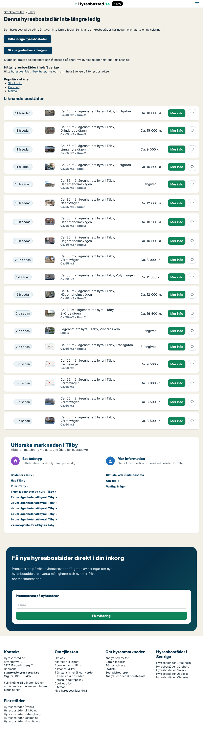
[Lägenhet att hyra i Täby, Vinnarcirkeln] (151, 331)
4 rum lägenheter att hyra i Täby (33, 508)
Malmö (12, 91)
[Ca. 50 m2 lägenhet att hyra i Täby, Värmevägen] (151, 402)
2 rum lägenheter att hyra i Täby (33, 497)
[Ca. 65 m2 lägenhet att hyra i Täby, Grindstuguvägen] (151, 130)
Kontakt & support (67, 661)
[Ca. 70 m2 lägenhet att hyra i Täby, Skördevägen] (151, 313)
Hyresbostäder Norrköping (22, 721)
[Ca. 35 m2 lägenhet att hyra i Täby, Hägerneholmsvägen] (151, 184)
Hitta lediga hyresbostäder (27, 39)
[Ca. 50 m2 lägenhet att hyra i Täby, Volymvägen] (151, 277)
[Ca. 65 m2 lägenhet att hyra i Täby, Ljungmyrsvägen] (151, 149)
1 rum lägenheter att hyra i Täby (32, 491)
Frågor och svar (115, 665)
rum (61, 71)
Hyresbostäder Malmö (171, 670)
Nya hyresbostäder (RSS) (72, 690)
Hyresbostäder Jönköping (21, 717)
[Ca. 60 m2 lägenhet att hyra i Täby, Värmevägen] (151, 364)
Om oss (111, 480)
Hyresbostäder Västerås (172, 677)
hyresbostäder (20, 71)
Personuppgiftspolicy (69, 679)
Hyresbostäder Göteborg (172, 666)
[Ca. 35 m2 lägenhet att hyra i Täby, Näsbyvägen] (151, 203)
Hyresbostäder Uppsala (172, 673)
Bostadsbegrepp (116, 672)
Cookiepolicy (63, 683)
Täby (31, 12)
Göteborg (14, 87)
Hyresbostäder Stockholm (173, 662)
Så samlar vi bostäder (69, 676)
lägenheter (39, 71)
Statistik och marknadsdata (125, 475)
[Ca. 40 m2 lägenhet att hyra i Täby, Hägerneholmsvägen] (151, 294)
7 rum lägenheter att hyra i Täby (32, 525)
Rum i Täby (18, 486)
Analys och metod (117, 658)
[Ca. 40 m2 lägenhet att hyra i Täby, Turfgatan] (151, 113)
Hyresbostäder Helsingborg (22, 714)
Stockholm (15, 83)
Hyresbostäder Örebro (19, 706)
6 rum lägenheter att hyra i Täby (33, 519)
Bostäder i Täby (21, 475)
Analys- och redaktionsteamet (125, 676)
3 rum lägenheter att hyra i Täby (33, 502)
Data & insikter (115, 661)
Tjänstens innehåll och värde (74, 672)
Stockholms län (14, 12)
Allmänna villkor (65, 669)
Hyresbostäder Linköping (21, 710)
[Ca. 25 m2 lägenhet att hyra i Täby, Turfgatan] (151, 167)
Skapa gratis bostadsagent (28, 50)
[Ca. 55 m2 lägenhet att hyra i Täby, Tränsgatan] (151, 347)
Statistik (110, 669)
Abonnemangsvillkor (68, 665)
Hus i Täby (18, 480)
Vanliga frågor (116, 486)
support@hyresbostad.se (21, 672)
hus (50, 71)
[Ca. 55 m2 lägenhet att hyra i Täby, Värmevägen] (151, 259)
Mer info (176, 113)
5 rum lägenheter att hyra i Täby (33, 513)
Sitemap (60, 687)
